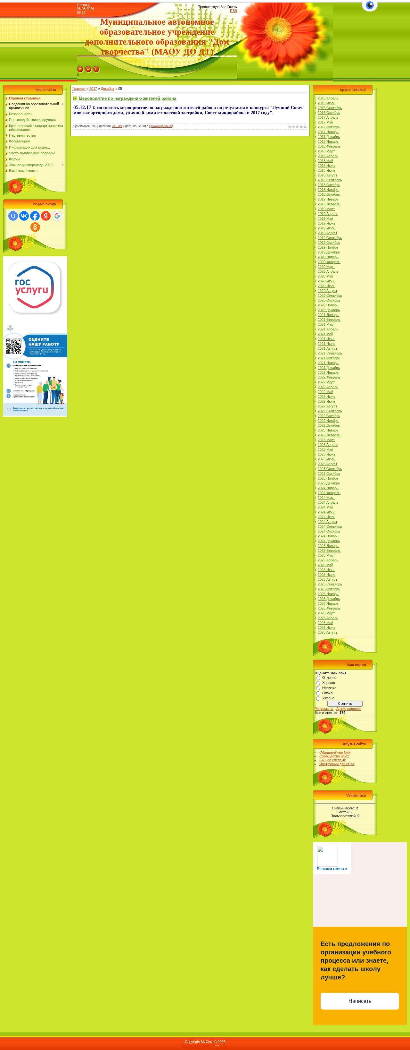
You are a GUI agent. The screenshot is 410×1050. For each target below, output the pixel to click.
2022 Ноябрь (328, 421)
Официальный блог (335, 752)
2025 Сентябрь (330, 584)
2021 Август (327, 348)
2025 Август (327, 579)
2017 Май (325, 122)
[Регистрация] (88, 68)
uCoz (224, 1045)
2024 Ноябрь (328, 536)
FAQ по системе (332, 760)
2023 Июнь (326, 454)
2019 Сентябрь (330, 238)
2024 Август (327, 522)
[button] (370, 9)
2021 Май (325, 334)
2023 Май (325, 449)
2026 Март (326, 613)
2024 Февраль (329, 493)
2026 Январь (328, 603)
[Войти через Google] (57, 216)
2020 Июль (326, 286)
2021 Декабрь (329, 368)
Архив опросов (348, 709)
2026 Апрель (328, 618)
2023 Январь (328, 430)
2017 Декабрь (329, 137)
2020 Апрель (328, 271)
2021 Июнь (326, 339)
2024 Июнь (326, 512)
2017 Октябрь (329, 127)
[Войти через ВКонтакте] (24, 216)
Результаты (324, 709)
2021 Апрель (328, 329)
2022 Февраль (329, 377)
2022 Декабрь (329, 425)
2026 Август (327, 632)
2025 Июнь (326, 570)
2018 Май (325, 161)
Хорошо (328, 683)
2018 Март (326, 151)
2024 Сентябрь (330, 526)
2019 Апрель (328, 214)
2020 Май (325, 276)
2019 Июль (326, 228)
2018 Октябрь (329, 185)
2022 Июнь (326, 396)
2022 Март (326, 382)
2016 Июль (326, 103)
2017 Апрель (328, 117)
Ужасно (328, 698)
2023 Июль (326, 459)
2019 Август (327, 233)
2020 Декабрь (329, 310)
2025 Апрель (328, 560)
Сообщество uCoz (334, 756)
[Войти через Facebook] (35, 216)
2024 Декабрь (329, 541)
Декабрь (107, 88)
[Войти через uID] (13, 216)
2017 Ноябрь (328, 132)
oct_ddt (117, 126)
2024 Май (325, 507)
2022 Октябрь (329, 416)
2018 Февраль (329, 146)
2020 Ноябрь (328, 305)
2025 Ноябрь (328, 594)
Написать (359, 1001)
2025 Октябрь (329, 589)
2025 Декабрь (329, 599)
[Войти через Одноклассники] (35, 227)
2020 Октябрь (329, 300)
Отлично (329, 677)
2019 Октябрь (329, 242)
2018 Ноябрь (328, 190)
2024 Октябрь (329, 531)
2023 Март (326, 440)
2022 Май (325, 392)
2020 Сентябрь (330, 295)
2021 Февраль (329, 319)
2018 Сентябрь (330, 180)
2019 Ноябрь (328, 247)
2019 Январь (328, 199)
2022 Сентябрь (330, 411)
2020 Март (326, 267)
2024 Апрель (328, 502)
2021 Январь (328, 315)
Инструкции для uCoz (337, 764)
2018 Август (327, 175)
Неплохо (329, 688)
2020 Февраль (329, 262)
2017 (93, 88)
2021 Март (326, 324)
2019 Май (325, 218)
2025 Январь (328, 546)
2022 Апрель (328, 387)
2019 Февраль (329, 204)
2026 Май (325, 623)
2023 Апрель (328, 445)
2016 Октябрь (329, 113)
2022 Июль (326, 401)
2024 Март (326, 497)
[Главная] (80, 68)
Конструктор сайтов (198, 1045)
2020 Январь (328, 257)
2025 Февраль (329, 550)
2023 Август (327, 464)
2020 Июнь (326, 281)
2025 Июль (326, 574)
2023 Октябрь (329, 473)
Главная (79, 88)
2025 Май (325, 565)
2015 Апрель (328, 98)
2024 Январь (328, 488)
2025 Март (326, 555)
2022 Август (327, 406)
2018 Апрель (328, 156)
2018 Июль (326, 170)
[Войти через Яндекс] (46, 216)
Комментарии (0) (162, 126)
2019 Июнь (326, 223)
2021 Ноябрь (328, 363)
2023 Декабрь (329, 483)
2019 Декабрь (329, 252)
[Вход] (96, 68)
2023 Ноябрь (328, 478)
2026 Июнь (326, 627)
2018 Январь (328, 141)
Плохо (327, 693)
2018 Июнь (326, 165)
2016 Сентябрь (330, 108)
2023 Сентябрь (330, 469)
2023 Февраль (329, 435)
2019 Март (326, 209)
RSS (233, 11)
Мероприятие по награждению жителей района (127, 98)
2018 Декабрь (329, 194)
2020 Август (327, 291)
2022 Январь (328, 372)
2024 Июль (326, 517)
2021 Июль (326, 344)
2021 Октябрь (329, 358)
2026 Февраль (329, 608)
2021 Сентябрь (330, 353)
